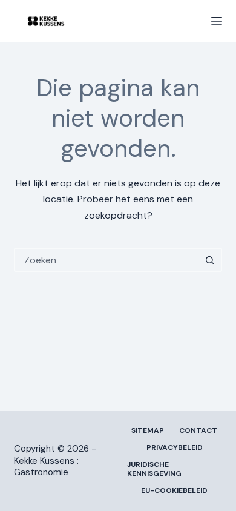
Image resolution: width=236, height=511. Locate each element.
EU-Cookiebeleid (174, 490)
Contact (198, 430)
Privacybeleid (174, 447)
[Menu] (216, 21)
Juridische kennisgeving (154, 469)
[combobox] (106, 260)
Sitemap (147, 430)
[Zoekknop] (210, 260)
